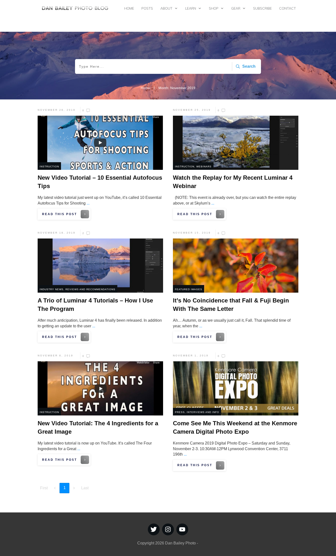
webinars (204, 166)
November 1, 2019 (191, 355)
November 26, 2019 (57, 110)
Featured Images (188, 289)
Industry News (51, 289)
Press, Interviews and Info (197, 412)
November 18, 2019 (57, 232)
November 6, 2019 (55, 355)
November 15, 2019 (192, 232)
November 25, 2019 (192, 110)
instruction (49, 166)
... (88, 203)
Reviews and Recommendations (90, 289)
